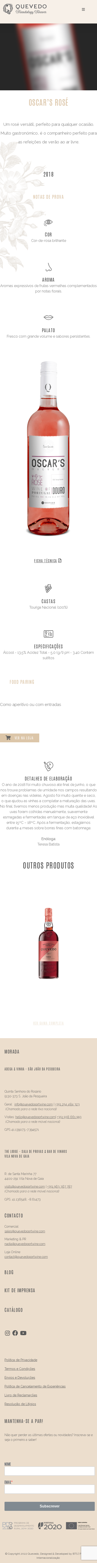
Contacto (14, 1215)
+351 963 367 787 (59, 1186)
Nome (8, 1464)
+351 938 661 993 (69, 1117)
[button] (48, 1023)
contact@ (11, 1257)
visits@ (9, 1186)
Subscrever (50, 1506)
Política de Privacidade (21, 1360)
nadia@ (10, 1244)
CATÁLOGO (14, 1310)
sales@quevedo (15, 1231)
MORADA (12, 1051)
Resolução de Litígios (20, 1404)
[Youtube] (23, 1333)
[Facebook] (15, 1333)
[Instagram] (7, 1333)
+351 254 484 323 (67, 1104)
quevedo (28, 1104)
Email (8, 1482)
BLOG (9, 1272)
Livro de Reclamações (21, 1395)
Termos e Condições (20, 1369)
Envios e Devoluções (20, 1377)
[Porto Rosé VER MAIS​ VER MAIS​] (48, 951)
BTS (75, 1553)
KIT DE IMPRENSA (20, 1290)
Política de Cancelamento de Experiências (35, 1386)
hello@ (20, 1117)
